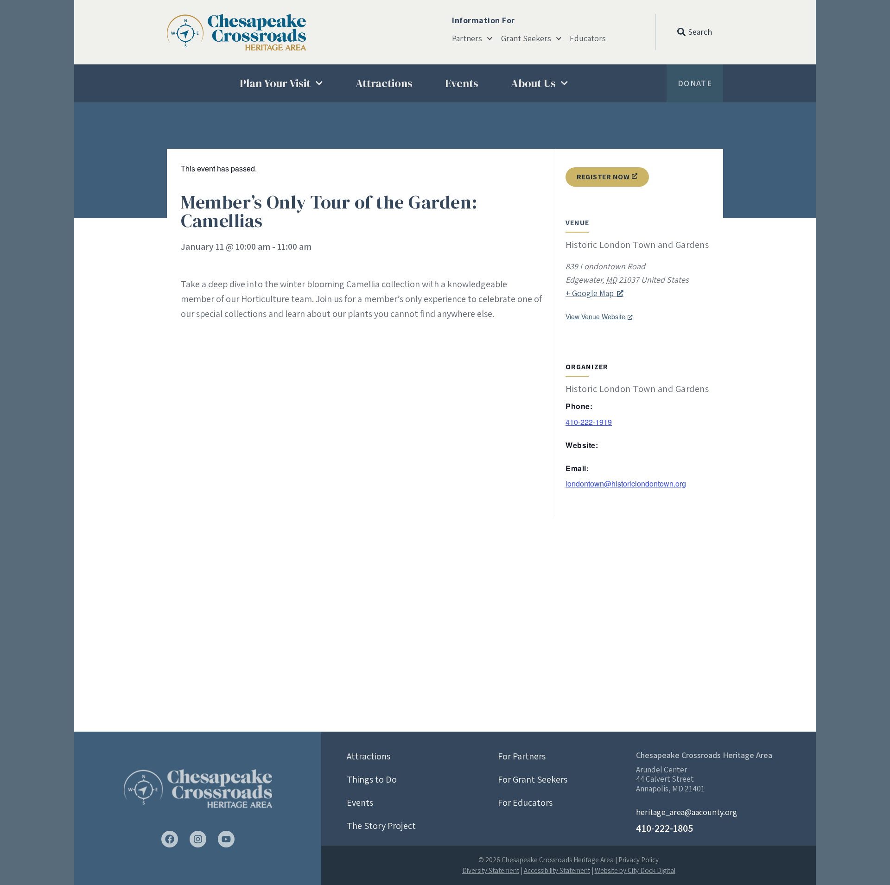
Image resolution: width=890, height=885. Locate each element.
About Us (533, 83)
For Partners (522, 756)
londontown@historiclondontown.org (626, 483)
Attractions (384, 83)
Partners (467, 38)
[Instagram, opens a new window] (198, 839)
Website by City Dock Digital (635, 870)
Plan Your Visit (275, 83)
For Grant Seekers (532, 779)
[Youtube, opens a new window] (226, 839)
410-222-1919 (589, 422)
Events (461, 83)
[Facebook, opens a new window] (169, 839)
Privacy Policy (638, 859)
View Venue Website (595, 316)
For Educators (525, 802)
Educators (588, 38)
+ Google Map (590, 293)
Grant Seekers (526, 38)
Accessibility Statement (557, 870)
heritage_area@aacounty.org (686, 812)
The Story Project (381, 826)
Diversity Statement (490, 870)
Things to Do (372, 779)
